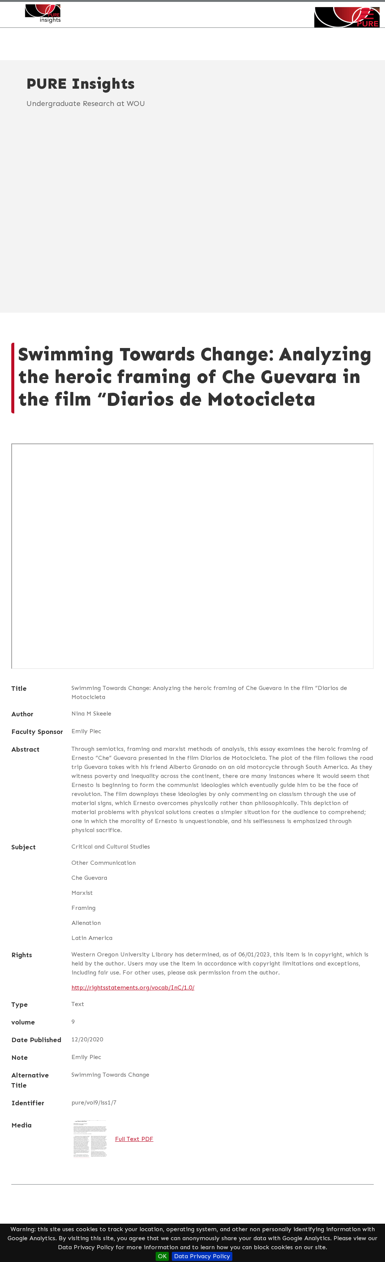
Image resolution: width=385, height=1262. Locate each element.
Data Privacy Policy (202, 1256)
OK (162, 1256)
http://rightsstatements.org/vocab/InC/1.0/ (132, 987)
